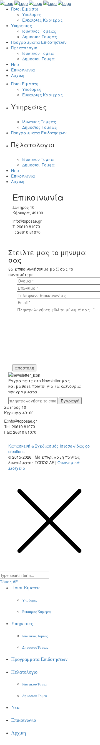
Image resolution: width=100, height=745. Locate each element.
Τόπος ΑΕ (9, 581)
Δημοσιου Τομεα (34, 696)
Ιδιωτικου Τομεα (34, 684)
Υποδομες (29, 600)
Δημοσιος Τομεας (35, 647)
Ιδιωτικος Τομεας (35, 636)
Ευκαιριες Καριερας (36, 612)
